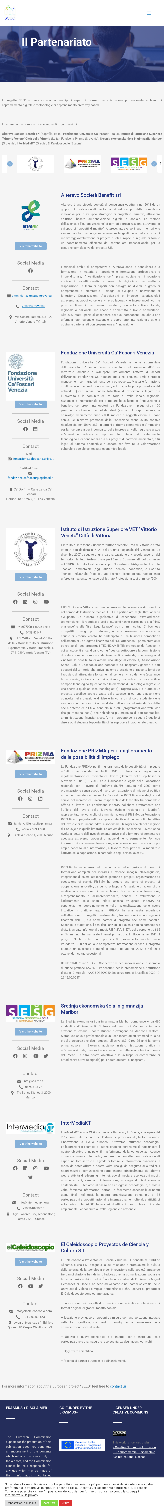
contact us (118, 1386)
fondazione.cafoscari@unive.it (33, 459)
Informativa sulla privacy (21, 1495)
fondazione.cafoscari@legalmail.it (30, 478)
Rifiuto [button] (65, 1502)
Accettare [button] (49, 1502)
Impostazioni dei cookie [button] (22, 1502)
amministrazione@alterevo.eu (32, 295)
